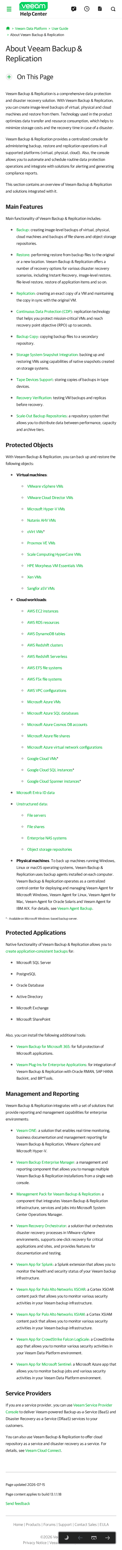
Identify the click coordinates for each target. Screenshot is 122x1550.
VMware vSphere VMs (45, 486)
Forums (49, 1524)
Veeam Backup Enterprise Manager (45, 1162)
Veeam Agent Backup (74, 908)
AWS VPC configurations (46, 690)
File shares (36, 826)
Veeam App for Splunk (34, 1264)
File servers (36, 815)
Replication (25, 293)
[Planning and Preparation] (107, 1537)
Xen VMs (34, 577)
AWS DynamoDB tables (46, 633)
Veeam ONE (26, 1130)
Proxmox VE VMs (41, 543)
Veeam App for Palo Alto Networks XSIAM (50, 1314)
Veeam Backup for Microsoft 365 (43, 1046)
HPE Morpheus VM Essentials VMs (55, 565)
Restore (22, 254)
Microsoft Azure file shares (48, 736)
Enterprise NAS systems (47, 838)
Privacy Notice (35, 1542)
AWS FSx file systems (44, 679)
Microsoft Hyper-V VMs (46, 509)
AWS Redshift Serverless (47, 656)
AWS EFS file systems (44, 668)
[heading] (61, 206)
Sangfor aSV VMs (41, 588)
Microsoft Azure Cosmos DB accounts (57, 724)
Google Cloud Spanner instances (53, 781)
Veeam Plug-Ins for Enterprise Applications (51, 1064)
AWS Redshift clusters (45, 645)
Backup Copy (27, 336)
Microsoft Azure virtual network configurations (64, 747)
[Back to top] (94, 1537)
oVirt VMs (35, 531)
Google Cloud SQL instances (50, 770)
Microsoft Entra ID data (35, 792)
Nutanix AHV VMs (41, 520)
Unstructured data (31, 804)
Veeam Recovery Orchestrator (41, 1225)
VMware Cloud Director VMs (50, 497)
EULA (104, 1524)
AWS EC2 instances (42, 611)
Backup (22, 230)
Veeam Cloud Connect (43, 1450)
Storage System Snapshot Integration (46, 354)
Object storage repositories (49, 849)
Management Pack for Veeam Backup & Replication (58, 1194)
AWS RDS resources (43, 622)
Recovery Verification (33, 397)
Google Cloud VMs (42, 758)
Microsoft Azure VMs (44, 702)
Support (65, 1524)
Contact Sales (86, 1524)
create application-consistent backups (37, 951)
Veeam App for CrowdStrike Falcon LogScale (52, 1339)
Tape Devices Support (34, 379)
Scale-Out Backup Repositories (41, 416)
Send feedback (18, 1503)
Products (33, 1524)
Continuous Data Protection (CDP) (44, 311)
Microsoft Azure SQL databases (53, 713)
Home (18, 1524)
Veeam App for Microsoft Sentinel (43, 1364)
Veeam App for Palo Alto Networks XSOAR (50, 1289)
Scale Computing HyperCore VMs (54, 554)
